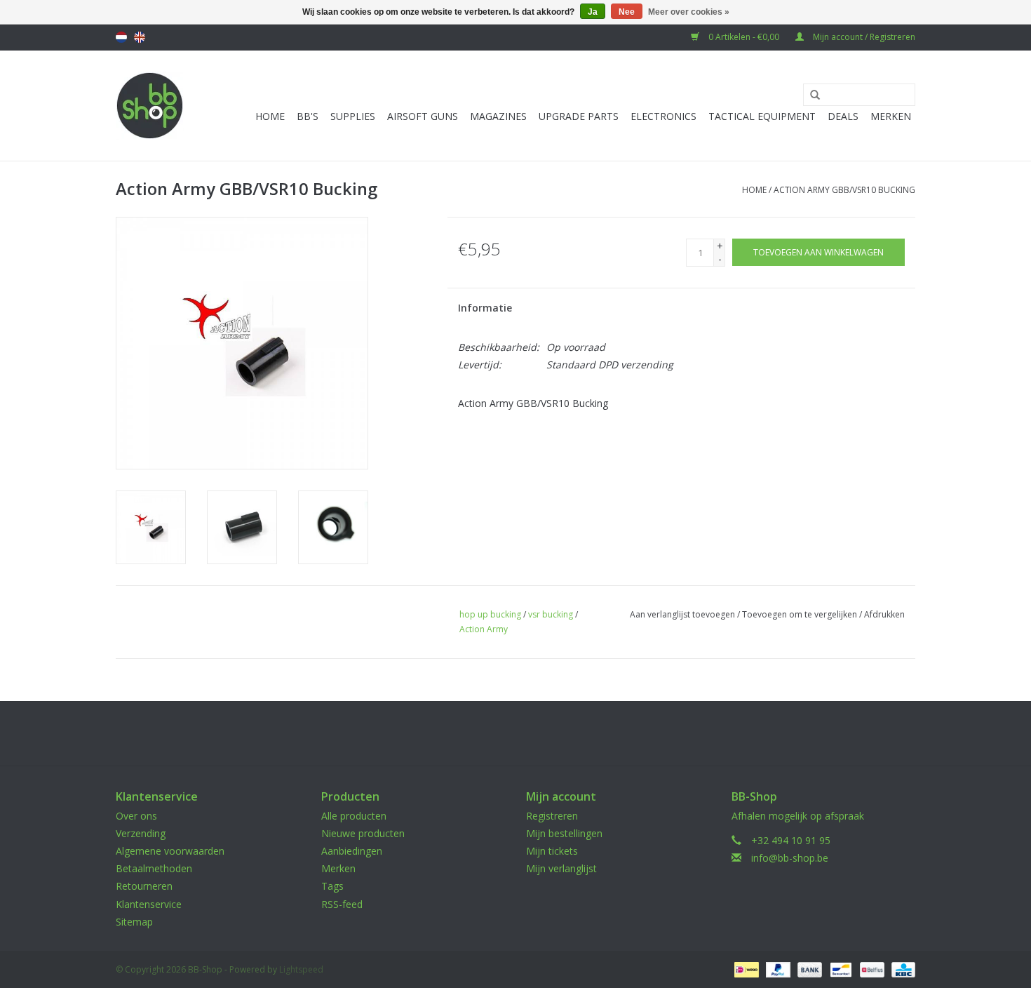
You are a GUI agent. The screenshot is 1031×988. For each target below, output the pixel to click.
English (139, 37)
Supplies (352, 116)
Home (270, 116)
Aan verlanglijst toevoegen (682, 614)
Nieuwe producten (363, 833)
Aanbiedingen (351, 850)
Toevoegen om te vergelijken (800, 614)
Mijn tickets (552, 850)
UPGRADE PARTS (579, 116)
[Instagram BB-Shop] (528, 733)
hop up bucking (490, 614)
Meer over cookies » (688, 12)
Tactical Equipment (762, 116)
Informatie (485, 307)
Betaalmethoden (154, 868)
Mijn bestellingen (564, 833)
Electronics (663, 116)
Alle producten (353, 815)
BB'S (307, 116)
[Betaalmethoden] (744, 969)
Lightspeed (301, 969)
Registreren (552, 815)
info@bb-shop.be (789, 857)
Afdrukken (884, 614)
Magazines (498, 116)
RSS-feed (342, 904)
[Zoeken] (810, 95)
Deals (843, 116)
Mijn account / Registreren (863, 37)
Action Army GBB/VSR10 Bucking (844, 190)
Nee (627, 12)
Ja (593, 12)
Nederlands (121, 37)
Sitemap (134, 921)
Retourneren (144, 886)
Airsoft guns (422, 116)
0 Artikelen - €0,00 (743, 37)
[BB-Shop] (150, 106)
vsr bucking (550, 614)
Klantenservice (149, 904)
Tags (332, 886)
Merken (890, 116)
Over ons (136, 815)
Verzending (141, 833)
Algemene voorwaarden (170, 850)
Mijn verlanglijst (561, 868)
